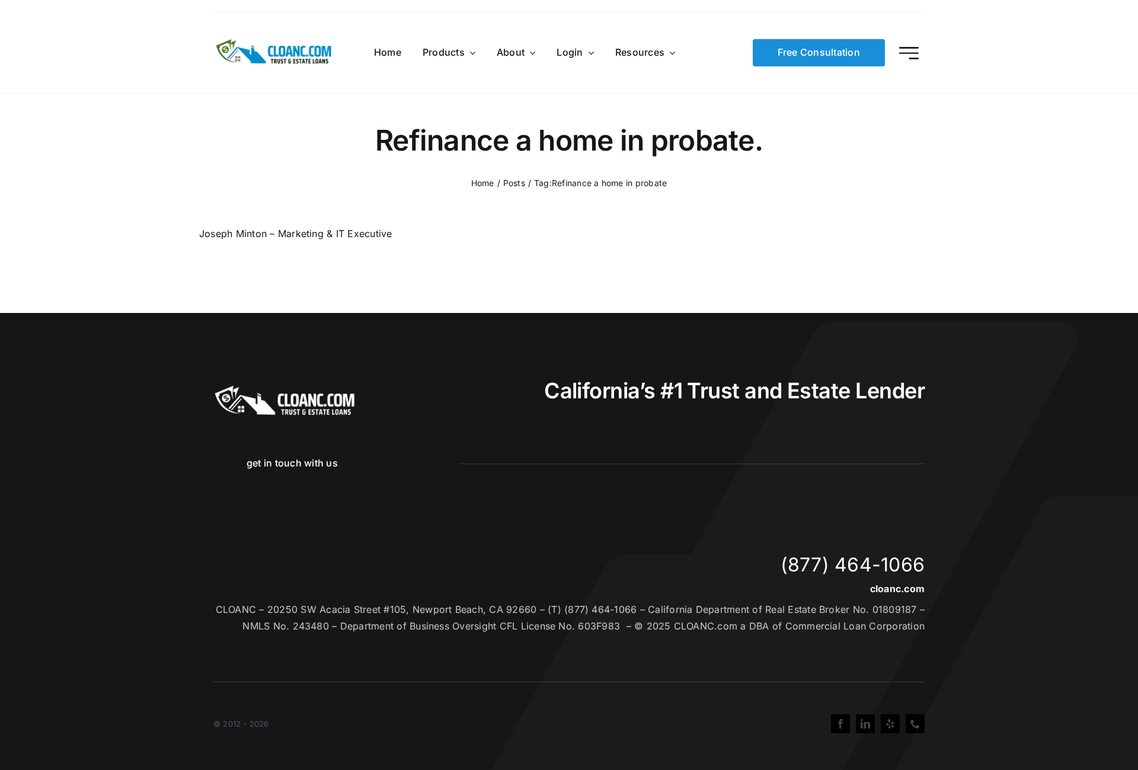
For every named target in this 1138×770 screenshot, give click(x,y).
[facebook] (840, 723)
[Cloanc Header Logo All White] (284, 389)
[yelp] (890, 723)
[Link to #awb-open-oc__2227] (909, 53)
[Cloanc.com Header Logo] (274, 44)
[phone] (915, 723)
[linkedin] (865, 723)
